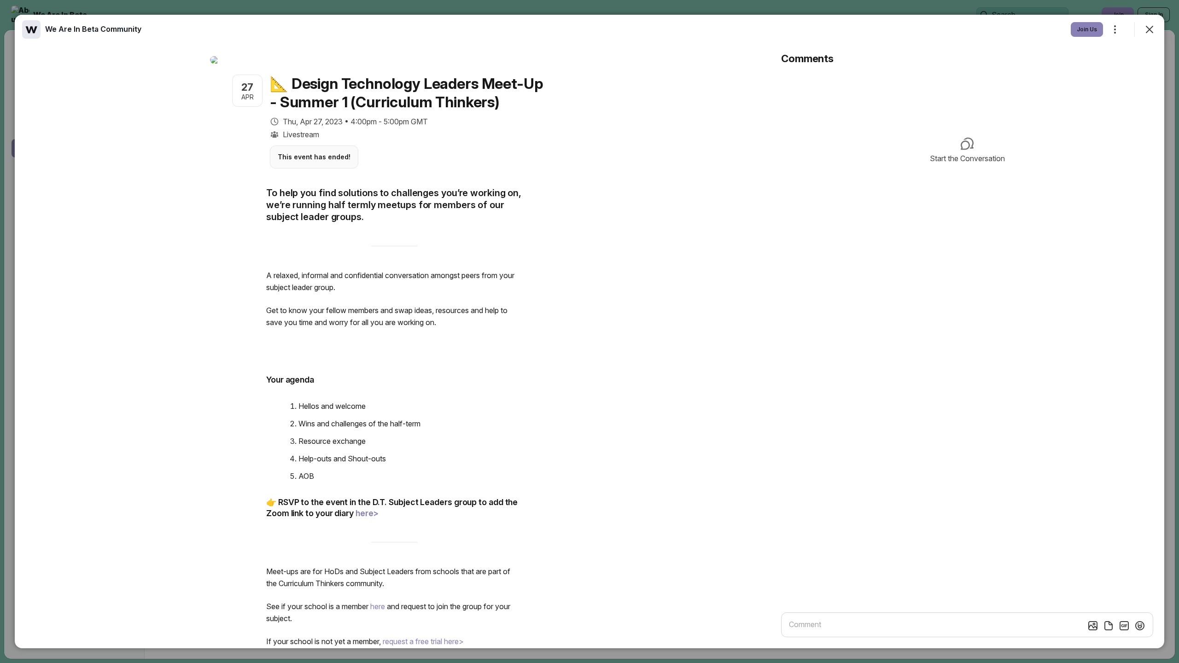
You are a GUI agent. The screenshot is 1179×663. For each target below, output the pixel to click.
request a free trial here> (423, 641)
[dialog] (589, 331)
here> (367, 513)
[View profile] (31, 29)
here (377, 606)
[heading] (93, 29)
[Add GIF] (1124, 625)
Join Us (1087, 29)
